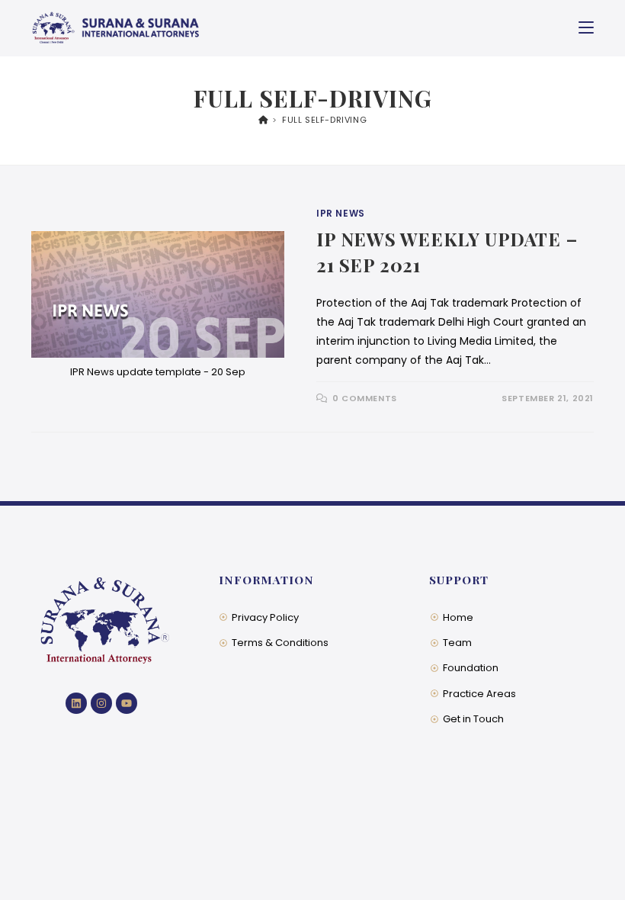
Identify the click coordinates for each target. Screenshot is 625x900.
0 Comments (364, 398)
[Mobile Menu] (586, 27)
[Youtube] (126, 703)
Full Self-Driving (324, 120)
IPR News (340, 213)
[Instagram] (101, 703)
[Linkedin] (76, 703)
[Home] (263, 120)
